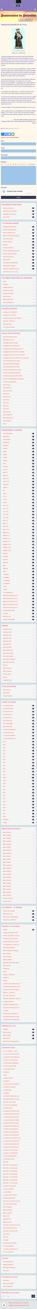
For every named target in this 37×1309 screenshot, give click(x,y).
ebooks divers (18, 259)
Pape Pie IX (6, 409)
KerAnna (18, 244)
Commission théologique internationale (13, 379)
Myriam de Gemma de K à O (18, 601)
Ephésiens (18, 445)
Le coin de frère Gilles (9, 327)
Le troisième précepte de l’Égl (11, 1117)
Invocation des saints (8, 1159)
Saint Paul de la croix (18, 256)
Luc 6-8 (18, 502)
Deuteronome (18, 439)
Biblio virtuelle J (7, 859)
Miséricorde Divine (8, 299)
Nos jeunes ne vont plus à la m (11, 1007)
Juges (18, 493)
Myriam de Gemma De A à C (18, 595)
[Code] (26, 164)
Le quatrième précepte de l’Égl (11, 1114)
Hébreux (18, 460)
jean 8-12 (18, 475)
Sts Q (18, 789)
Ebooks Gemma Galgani (18, 229)
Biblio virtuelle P (7, 874)
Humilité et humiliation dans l (10, 1004)
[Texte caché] (20, 164)
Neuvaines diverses (8, 653)
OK (33, 1296)
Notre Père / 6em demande (10, 1168)
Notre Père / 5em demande (10, 1171)
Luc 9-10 (18, 505)
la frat (4, 281)
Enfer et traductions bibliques (11, 950)
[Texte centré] (16, 164)
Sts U (18, 801)
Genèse (18, 457)
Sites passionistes (8, 1261)
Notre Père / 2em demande (10, 1180)
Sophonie (18, 568)
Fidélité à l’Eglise (7, 959)
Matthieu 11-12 (18, 541)
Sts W (18, 807)
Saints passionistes (18, 208)
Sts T (18, 798)
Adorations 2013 (7, 641)
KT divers (18, 613)
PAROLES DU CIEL (18, 914)
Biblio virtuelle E (7, 844)
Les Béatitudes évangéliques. (11, 1063)
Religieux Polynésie (8, 1264)
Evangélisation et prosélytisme (11, 1019)
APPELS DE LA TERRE (18, 911)
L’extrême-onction (8, 1078)
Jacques (18, 466)
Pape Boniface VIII (8, 418)
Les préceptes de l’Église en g (11, 1126)
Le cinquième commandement (11, 1141)
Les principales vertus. (9, 1069)
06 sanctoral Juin (18, 720)
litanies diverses (7, 647)
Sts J (18, 768)
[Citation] (14, 164)
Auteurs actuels (7, 901)
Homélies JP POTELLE (9, 321)
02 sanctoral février (18, 708)
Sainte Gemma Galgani (18, 265)
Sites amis (6, 1270)
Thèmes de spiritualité (18, 619)
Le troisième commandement (11, 1147)
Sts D (18, 750)
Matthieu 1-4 (18, 532)
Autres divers (18, 217)
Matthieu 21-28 (18, 550)
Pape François (7, 385)
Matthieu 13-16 (18, 544)
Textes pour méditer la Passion (18, 268)
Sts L (18, 774)
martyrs (18, 822)
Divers (4, 424)
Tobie (18, 571)
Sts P (18, 786)
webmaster (6, 1280)
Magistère (18, 1029)
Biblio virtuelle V (7, 889)
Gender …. (5, 980)
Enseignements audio (18, 610)
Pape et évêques (7, 1207)
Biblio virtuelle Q (7, 877)
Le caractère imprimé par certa (11, 1096)
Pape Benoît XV (7, 420)
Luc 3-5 (18, 499)
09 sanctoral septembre (18, 729)
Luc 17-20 (18, 514)
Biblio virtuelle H (7, 853)
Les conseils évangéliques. (10, 1105)
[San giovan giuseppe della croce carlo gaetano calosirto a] (18, 40)
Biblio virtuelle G (7, 850)
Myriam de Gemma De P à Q (18, 604)
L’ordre (5, 1075)
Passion (5, 665)
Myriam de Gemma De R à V (18, 607)
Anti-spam (4, 187)
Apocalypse (18, 436)
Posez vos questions (8, 1283)
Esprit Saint (6, 1216)
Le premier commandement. (10, 1153)
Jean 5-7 (18, 472)
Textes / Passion (18, 241)
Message (3, 162)
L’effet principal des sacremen (11, 1099)
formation (5, 284)
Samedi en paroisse (8, 293)
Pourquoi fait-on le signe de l (10, 1013)
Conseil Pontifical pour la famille (11, 361)
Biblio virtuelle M (7, 865)
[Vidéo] (24, 164)
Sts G (18, 759)
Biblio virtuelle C (7, 838)
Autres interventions (8, 302)
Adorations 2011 (7, 635)
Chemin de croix (7, 668)
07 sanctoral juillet (18, 723)
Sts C (18, 747)
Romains (18, 559)
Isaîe (18, 463)
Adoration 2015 (7, 644)
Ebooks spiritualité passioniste (18, 250)
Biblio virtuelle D (7, 841)
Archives (18, 929)
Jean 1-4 (18, 469)
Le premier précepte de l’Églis (11, 1123)
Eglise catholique (7, 1210)
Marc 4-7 (18, 523)
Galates (18, 454)
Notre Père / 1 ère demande (10, 1183)
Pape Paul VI (6, 393)
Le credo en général (8, 1246)
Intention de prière (8, 1286)
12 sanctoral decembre (18, 738)
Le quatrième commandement (11, 1144)
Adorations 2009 (7, 629)
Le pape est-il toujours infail (10, 932)
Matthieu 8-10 (18, 538)
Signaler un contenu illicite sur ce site (19, 1305)
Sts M (18, 777)
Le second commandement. (10, 1150)
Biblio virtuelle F (7, 847)
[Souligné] (6, 164)
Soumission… (6, 968)
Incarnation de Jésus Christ (10, 1231)
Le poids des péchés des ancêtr (11, 986)
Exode (18, 451)
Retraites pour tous (8, 290)
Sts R (18, 792)
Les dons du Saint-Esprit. (9, 1066)
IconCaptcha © (29, 193)
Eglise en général (7, 1213)
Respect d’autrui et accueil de (11, 941)
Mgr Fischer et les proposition (11, 1041)
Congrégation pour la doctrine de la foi (13, 349)
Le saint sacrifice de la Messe (11, 1084)
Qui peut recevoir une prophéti (11, 989)
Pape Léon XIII (7, 412)
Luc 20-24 (18, 517)
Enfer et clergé (7, 953)
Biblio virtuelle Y (7, 892)
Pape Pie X (6, 406)
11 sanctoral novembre (18, 735)
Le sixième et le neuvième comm (11, 1138)
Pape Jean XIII (7, 397)
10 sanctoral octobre (18, 732)
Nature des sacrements (9, 1102)
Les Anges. (6, 1240)
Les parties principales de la (10, 1249)
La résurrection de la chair (10, 1195)
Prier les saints (7, 674)
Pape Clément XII (7, 414)
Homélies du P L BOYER (9, 315)
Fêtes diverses (7, 690)
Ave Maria (5, 1162)
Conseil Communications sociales (12, 370)
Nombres (18, 553)
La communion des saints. (10, 1204)
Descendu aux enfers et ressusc (11, 1225)
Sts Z (18, 816)
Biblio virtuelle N (7, 868)
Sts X (18, 810)
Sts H (18, 762)
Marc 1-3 (18, 520)
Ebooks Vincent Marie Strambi (18, 235)
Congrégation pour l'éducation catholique (14, 351)
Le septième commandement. (11, 1135)
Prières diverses (7, 671)
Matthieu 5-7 (18, 535)
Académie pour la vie (8, 340)
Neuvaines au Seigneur (9, 659)
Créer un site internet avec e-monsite (18, 1302)
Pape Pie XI (6, 403)
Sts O (18, 783)
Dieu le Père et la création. (10, 1243)
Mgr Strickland (18, 1032)
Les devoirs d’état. (8, 1108)
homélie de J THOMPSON (10, 312)
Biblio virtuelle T (7, 886)
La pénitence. (6, 1081)
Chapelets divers (7, 680)
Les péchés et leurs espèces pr (11, 1057)
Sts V (18, 804)
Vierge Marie (6, 693)
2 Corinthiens (18, 583)
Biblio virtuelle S (7, 883)
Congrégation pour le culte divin (11, 345)
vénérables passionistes (18, 214)
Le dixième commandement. (10, 1129)
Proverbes (18, 556)
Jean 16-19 (18, 481)
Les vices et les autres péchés (11, 1054)
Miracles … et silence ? (9, 992)
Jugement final (7, 1219)
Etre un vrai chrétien (8, 1252)
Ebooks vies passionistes (18, 253)
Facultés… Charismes (9, 974)
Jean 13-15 (18, 478)
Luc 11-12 (18, 508)
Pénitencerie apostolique (9, 382)
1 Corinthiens (18, 580)
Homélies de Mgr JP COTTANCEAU (12, 318)
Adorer (4, 971)
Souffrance (6, 977)
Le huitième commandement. (11, 1132)
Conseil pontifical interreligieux (11, 364)
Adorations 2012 (7, 638)
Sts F (18, 756)
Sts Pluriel (18, 819)
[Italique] (4, 164)
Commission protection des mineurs (12, 376)
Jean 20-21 (18, 484)
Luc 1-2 (18, 496)
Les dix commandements (10, 1156)
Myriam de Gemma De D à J (18, 598)
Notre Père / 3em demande (10, 1177)
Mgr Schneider (18, 1035)
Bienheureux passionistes (18, 211)
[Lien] (18, 164)
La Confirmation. (7, 1090)
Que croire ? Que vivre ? (9, 995)
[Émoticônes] (28, 164)
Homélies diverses (18, 238)
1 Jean (18, 586)
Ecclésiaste (18, 442)
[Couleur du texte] (11, 164)
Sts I (18, 765)
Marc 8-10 (18, 526)
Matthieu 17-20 (18, 547)
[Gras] (2, 164)
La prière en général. (8, 1189)
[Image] (22, 164)
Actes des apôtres (18, 433)
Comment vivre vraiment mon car (11, 983)
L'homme (5, 1237)
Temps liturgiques (8, 696)
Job (18, 490)
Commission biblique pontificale (11, 372)
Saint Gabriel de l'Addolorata (18, 262)
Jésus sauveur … (7, 965)
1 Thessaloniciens (18, 592)
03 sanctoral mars (18, 711)
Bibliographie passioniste (18, 226)
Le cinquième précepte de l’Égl (11, 1111)
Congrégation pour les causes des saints (14, 355)
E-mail (2, 148)
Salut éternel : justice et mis (10, 938)
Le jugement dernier (8, 1001)
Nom (2, 141)
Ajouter (18, 197)
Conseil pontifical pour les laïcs (11, 366)
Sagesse (18, 562)
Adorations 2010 (7, 632)
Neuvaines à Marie (8, 656)
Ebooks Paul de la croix (18, 232)
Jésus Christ (6, 1234)
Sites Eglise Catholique (9, 1267)
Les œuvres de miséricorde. (10, 1060)
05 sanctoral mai (18, 717)
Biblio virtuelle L (7, 862)
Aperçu (32, 164)
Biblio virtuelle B (7, 835)
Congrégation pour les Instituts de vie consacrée (16, 358)
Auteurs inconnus (7, 898)
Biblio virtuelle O (7, 871)
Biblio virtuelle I (7, 856)
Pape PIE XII (6, 399)
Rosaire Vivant (7, 296)
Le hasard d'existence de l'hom (11, 1016)
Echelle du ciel (18, 616)
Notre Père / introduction (9, 1186)
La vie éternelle (7, 1192)
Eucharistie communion (9, 1087)
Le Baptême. (6, 1093)
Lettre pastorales (7, 324)
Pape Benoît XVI (7, 387)
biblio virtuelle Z (7, 895)
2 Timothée (18, 577)
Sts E (18, 753)
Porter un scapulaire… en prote (11, 935)
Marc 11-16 (18, 529)
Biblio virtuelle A (7, 832)
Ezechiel (18, 448)
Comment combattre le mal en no (12, 998)
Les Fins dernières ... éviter (10, 1051)
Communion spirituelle (9, 947)
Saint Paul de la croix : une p (10, 271)
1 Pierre (18, 589)
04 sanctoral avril (18, 714)
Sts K (18, 771)
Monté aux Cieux (7, 1222)
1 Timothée (18, 574)
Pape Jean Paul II (7, 391)
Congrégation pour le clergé (10, 343)
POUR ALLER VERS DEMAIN (18, 917)
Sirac (18, 565)
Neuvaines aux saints (8, 662)
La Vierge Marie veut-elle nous (11, 944)
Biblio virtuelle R (7, 880)
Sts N (18, 780)
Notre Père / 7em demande (10, 1165)
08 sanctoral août (18, 726)
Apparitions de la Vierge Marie (11, 962)
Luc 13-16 (18, 511)
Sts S (18, 795)
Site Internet (4, 155)
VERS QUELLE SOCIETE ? (18, 920)
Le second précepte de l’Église (11, 1120)
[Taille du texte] (8, 164)
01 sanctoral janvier (18, 705)
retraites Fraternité (8, 287)
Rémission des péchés (9, 1198)
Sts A (18, 741)
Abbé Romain (18, 1038)
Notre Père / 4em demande (10, 1174)
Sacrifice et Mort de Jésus (10, 1228)
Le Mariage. (6, 1072)
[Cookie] (4, 1305)
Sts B (18, 744)
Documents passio (18, 247)
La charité (5, 1010)
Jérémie (18, 487)
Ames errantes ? (7, 956)
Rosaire (5, 677)
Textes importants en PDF (10, 337)
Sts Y (18, 813)
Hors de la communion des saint (11, 1201)
